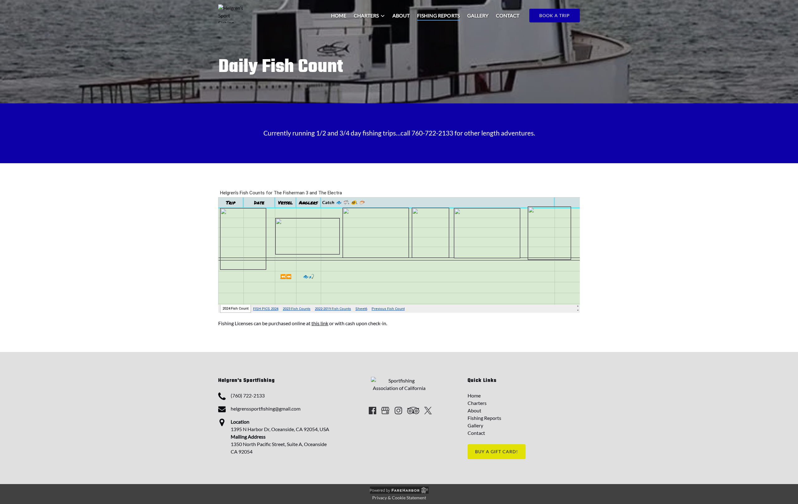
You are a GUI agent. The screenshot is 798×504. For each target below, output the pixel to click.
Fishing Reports (438, 15)
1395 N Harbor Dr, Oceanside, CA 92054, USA (280, 429)
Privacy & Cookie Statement (399, 497)
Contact (507, 15)
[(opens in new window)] (399, 380)
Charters (477, 403)
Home (338, 15)
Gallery (477, 15)
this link (319, 323)
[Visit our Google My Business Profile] (385, 410)
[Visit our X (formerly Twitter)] (428, 410)
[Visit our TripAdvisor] (413, 410)
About (401, 15)
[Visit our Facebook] (372, 410)
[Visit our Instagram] (398, 410)
